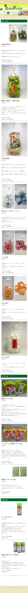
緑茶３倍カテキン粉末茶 (10, 555)
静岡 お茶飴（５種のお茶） (11, 100)
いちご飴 (5, 257)
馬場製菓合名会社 (11, 587)
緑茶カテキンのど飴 (9, 479)
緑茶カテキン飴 (7, 398)
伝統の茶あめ (6, 44)
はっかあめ (5, 357)
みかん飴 (5, 303)
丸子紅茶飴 (5, 158)
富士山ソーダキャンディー (11, 211)
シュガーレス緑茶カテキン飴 (12, 444)
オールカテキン (7, 517)
